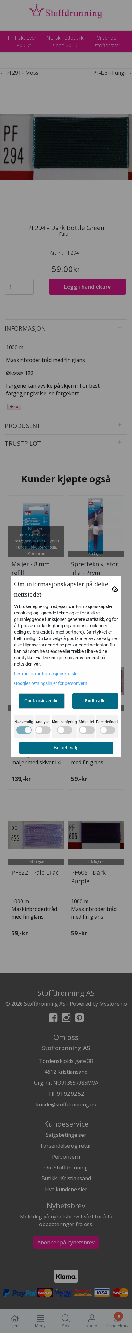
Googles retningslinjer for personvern (50, 683)
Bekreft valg (66, 747)
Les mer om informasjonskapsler (46, 673)
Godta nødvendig (41, 700)
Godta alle (95, 700)
